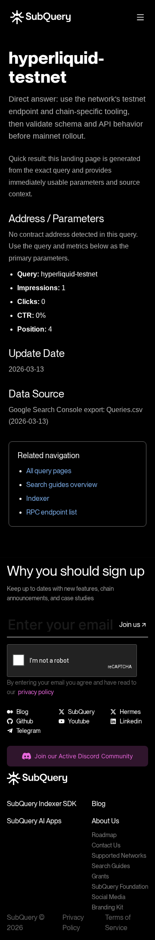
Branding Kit (107, 907)
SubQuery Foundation (120, 886)
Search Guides (111, 865)
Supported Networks (119, 855)
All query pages (48, 471)
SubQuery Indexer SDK (41, 804)
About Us (105, 821)
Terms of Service (117, 922)
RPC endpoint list (51, 512)
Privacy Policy (73, 922)
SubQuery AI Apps (34, 821)
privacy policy (36, 692)
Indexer (37, 498)
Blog (98, 804)
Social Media (108, 896)
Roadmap (104, 834)
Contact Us (106, 845)
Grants (100, 876)
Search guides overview (61, 485)
